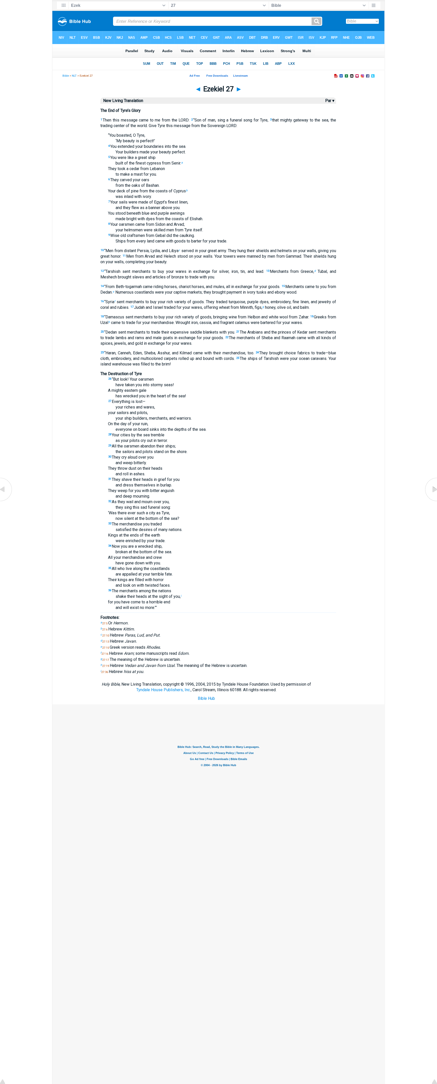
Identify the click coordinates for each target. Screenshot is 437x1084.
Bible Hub (206, 698)
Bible (65, 75)
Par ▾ (329, 100)
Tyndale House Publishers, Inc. (163, 689)
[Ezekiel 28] (430, 501)
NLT (74, 75)
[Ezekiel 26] (6, 501)
